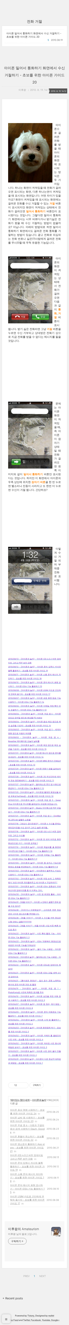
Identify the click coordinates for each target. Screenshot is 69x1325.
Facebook (36, 1320)
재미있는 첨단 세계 (20, 1100)
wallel (51, 1315)
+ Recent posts (12, 1298)
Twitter (26, 1320)
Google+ (55, 1320)
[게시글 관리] (24, 1085)
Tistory (30, 1315)
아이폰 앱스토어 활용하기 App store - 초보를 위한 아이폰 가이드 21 (27, 1148)
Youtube (46, 1320)
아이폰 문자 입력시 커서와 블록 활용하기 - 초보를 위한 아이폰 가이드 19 (27, 1166)
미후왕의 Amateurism (23, 1229)
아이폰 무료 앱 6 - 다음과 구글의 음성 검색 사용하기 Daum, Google (27, 1129)
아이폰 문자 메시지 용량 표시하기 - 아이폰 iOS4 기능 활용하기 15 (27, 1189)
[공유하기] (20, 1085)
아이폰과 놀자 (39, 1100)
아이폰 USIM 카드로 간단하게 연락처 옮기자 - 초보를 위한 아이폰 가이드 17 (27, 1200)
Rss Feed (13, 1320)
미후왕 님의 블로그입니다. (22, 1233)
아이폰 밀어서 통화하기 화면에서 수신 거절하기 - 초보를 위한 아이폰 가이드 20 (33, 35)
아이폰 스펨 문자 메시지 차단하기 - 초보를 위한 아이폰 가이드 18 (27, 1177)
